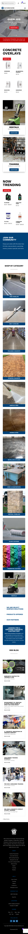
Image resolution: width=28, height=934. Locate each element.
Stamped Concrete (14, 859)
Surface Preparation (14, 853)
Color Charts (14, 879)
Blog (12, 706)
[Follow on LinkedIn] (14, 921)
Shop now (14, 132)
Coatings (14, 867)
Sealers (14, 865)
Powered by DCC (14, 929)
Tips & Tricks (7, 708)
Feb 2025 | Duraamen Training (13, 784)
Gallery (14, 883)
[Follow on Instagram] (17, 921)
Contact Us (14, 885)
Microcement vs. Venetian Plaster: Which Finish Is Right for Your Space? (12, 703)
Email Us (14, 897)
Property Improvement (18, 706)
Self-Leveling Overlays (14, 857)
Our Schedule (14, 27)
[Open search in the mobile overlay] (8, 3)
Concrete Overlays (14, 855)
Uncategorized (14, 811)
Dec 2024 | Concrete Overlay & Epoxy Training (13, 809)
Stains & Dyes (14, 863)
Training (14, 19)
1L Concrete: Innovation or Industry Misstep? (13, 732)
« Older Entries (6, 819)
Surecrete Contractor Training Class (11, 677)
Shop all (7, 59)
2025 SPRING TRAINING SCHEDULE (11, 758)
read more (7, 681)
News (14, 734)
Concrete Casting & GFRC (14, 861)
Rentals (14, 869)
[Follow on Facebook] (11, 921)
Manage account (14, 887)
